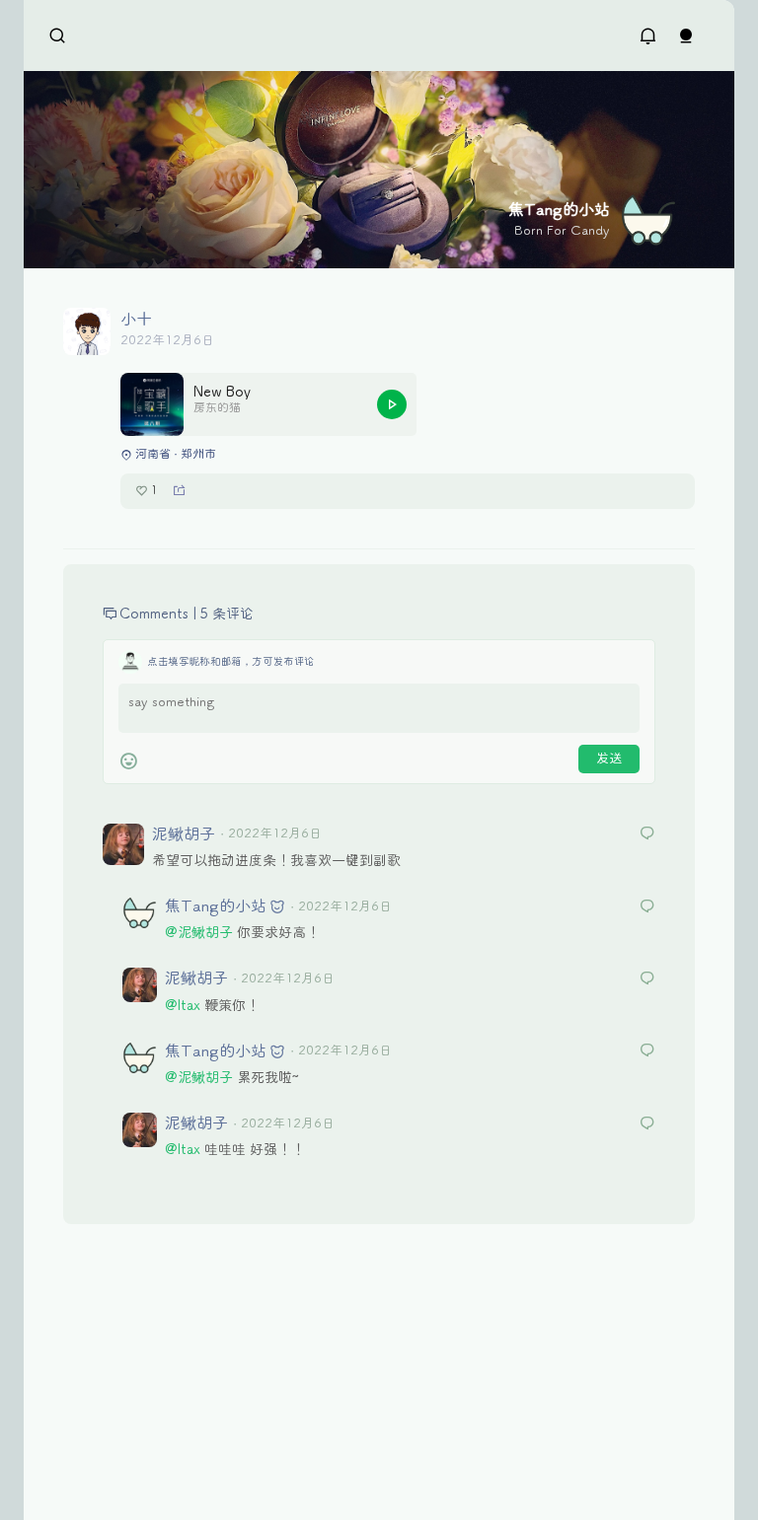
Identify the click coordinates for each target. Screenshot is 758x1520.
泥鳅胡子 (183, 834)
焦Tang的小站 (215, 906)
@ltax (182, 1005)
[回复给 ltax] (647, 908)
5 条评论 (227, 614)
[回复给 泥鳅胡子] (647, 835)
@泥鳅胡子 (199, 932)
